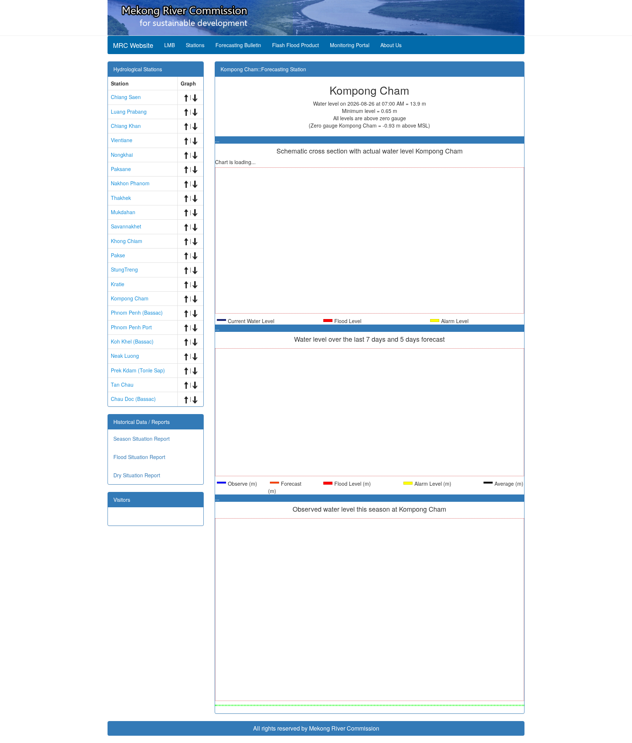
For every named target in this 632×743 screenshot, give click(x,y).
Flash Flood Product (295, 45)
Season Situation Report (141, 438)
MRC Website (133, 45)
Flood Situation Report (139, 456)
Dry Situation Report (136, 475)
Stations (195, 45)
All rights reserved (276, 728)
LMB (169, 45)
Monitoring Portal (349, 45)
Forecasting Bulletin (238, 45)
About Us (391, 45)
